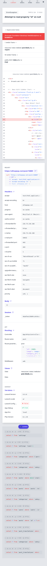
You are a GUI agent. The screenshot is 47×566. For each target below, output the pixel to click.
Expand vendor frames (13, 30)
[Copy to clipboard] (40, 175)
